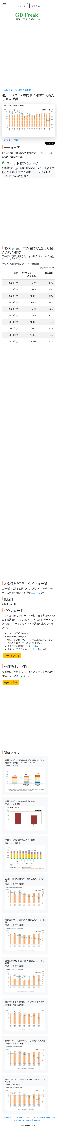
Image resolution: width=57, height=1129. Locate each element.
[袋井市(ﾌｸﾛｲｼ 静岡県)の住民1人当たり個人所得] (25, 1018)
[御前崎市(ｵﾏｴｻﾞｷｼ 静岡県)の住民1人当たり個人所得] (25, 979)
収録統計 (5, 1118)
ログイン (21, 5)
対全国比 (35, 263)
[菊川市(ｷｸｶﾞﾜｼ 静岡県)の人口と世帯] (25, 856)
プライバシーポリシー (42, 1118)
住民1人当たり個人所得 (16, 263)
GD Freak (27, 15)
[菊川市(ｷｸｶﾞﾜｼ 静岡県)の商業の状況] (25, 818)
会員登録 (35, 5)
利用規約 (37, 1120)
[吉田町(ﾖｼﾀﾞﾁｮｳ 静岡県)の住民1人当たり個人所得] (25, 897)
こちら (36, 592)
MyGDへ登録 (10, 682)
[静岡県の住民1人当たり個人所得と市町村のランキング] (25, 1098)
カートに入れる (12, 655)
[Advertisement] (28, 52)
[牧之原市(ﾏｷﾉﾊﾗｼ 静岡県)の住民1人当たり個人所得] (25, 938)
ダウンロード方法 (10, 140)
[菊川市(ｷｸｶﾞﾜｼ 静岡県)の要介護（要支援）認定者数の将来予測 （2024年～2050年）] (25, 779)
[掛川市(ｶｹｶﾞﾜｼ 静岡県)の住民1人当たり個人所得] (25, 1057)
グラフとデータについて (21, 1118)
